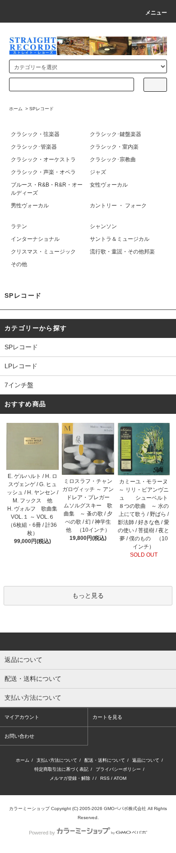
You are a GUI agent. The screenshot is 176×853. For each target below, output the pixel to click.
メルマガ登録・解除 (70, 778)
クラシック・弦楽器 (35, 134)
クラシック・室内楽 (114, 147)
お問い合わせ (19, 736)
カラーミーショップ (29, 808)
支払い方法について (57, 760)
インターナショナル (35, 239)
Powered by (42, 832)
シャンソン (103, 226)
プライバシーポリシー (118, 769)
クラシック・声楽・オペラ (43, 172)
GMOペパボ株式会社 (125, 808)
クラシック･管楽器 (34, 147)
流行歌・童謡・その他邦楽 (122, 251)
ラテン (19, 226)
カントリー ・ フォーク (118, 205)
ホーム (16, 108)
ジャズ (98, 172)
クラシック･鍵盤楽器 (115, 134)
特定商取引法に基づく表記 (61, 769)
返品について (145, 760)
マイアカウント (22, 717)
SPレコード (41, 108)
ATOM (120, 778)
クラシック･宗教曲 (113, 159)
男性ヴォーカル (30, 205)
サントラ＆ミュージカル (119, 239)
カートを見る (107, 717)
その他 (19, 264)
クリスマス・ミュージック (43, 251)
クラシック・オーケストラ (43, 159)
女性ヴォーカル (109, 185)
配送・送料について (104, 760)
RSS (105, 778)
